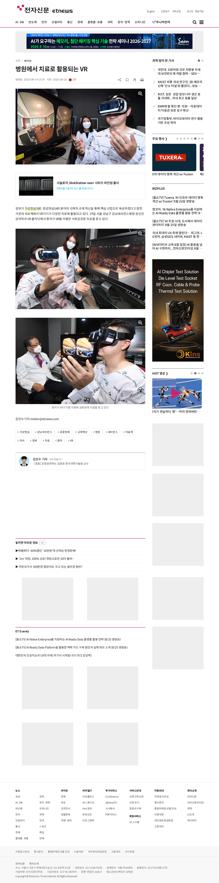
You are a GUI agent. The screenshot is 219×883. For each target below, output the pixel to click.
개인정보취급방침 (163, 820)
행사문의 (159, 802)
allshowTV (111, 802)
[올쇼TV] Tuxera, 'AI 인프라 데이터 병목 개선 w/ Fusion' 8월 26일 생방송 (177, 199)
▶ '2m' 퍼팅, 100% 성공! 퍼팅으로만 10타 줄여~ (44, 559)
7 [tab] (199, 139)
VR (38, 208)
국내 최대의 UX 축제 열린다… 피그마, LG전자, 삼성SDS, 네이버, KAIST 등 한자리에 (177, 236)
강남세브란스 (44, 432)
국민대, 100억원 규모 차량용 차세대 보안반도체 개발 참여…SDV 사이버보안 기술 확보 (179, 72)
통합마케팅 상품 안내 (165, 808)
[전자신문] (45, 9)
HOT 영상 (160, 373)
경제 (80, 22)
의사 (22, 440)
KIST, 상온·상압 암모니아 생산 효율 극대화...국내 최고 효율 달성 (179, 96)
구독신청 (176, 11)
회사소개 (34, 863)
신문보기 (165, 11)
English (151, 11)
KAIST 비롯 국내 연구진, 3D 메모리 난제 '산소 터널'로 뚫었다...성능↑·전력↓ (180, 84)
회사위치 (192, 820)
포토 (63, 802)
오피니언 (140, 22)
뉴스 (17, 790)
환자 (59, 440)
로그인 (190, 11)
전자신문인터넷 (195, 802)
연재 (41, 838)
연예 (63, 796)
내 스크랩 (134, 822)
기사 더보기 (55, 459)
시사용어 (110, 808)
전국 (41, 820)
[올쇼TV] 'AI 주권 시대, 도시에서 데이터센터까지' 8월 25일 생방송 (177, 223)
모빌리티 (57, 22)
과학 (110, 22)
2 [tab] (202, 61)
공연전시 (65, 808)
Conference (111, 796)
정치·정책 (124, 22)
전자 (44, 22)
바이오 (28, 61)
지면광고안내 (161, 796)
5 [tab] (192, 139)
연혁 (189, 808)
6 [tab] (195, 139)
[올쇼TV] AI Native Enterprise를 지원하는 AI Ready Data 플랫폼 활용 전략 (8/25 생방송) (68, 639)
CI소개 (190, 814)
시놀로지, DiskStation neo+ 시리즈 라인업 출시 (88, 183)
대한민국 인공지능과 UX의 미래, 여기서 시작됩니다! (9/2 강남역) (53, 655)
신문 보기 (134, 802)
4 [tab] (188, 139)
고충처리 (159, 826)
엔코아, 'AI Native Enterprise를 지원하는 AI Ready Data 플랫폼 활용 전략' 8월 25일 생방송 (177, 213)
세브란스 (113, 432)
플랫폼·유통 (95, 22)
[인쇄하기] (142, 80)
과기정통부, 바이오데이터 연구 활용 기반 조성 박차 (180, 121)
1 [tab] (199, 61)
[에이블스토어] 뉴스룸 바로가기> (75, 188)
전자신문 (192, 796)
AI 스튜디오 (88, 802)
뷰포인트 (87, 814)
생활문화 (65, 814)
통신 (70, 22)
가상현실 (30, 208)
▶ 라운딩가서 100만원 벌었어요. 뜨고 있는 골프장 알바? (48, 567)
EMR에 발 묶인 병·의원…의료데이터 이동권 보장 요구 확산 (180, 108)
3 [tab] (184, 139)
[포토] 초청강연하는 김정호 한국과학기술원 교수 (61, 463)
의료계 (129, 432)
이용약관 (159, 814)
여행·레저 (66, 820)
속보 (17, 796)
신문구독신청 (136, 796)
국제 (41, 814)
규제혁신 (83, 432)
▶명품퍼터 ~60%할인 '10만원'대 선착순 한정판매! (45, 551)
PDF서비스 (111, 814)
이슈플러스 (88, 796)
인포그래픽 (88, 820)
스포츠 (42, 826)
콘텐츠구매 (135, 808)
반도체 (33, 22)
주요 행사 (159, 139)
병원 (97, 432)
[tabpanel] (178, 96)
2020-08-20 (64, 79)
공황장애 (65, 432)
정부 (34, 440)
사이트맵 (129, 851)
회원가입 (199, 11)
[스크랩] (127, 80)
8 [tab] (202, 139)
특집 (41, 832)
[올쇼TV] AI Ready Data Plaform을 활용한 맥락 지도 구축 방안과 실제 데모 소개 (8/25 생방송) (71, 647)
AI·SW (19, 22)
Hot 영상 (87, 808)
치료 (47, 440)
